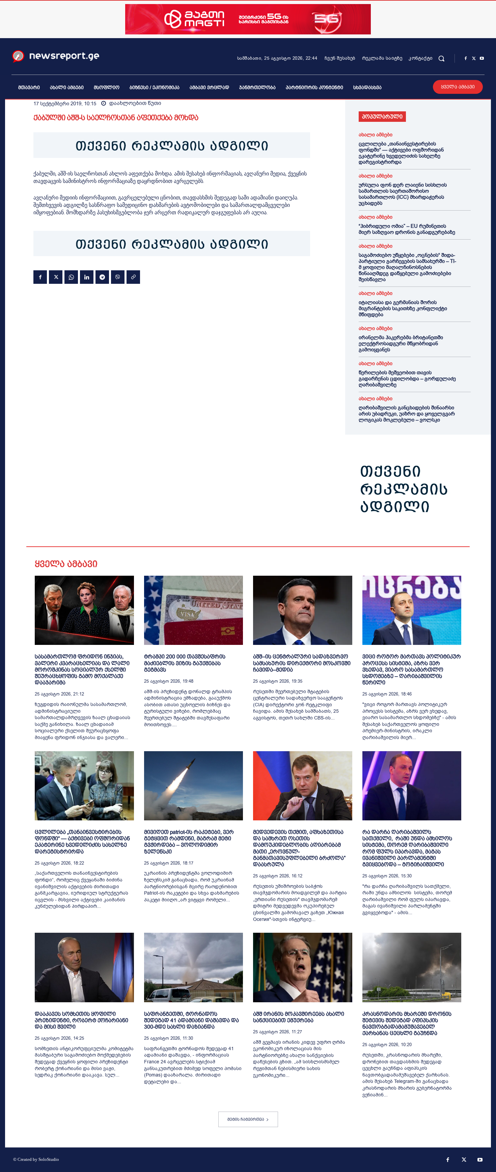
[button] (441, 58)
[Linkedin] (86, 277)
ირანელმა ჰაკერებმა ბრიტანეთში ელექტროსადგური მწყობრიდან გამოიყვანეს (401, 343)
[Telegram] (102, 277)
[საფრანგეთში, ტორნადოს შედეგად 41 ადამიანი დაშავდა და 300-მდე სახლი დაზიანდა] (193, 967)
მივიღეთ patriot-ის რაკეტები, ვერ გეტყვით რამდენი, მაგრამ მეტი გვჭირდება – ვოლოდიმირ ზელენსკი (189, 841)
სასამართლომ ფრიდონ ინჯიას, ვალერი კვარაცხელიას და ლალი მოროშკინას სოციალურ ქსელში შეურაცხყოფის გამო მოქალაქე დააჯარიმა (82, 669)
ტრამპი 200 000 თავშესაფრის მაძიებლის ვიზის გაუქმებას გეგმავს (184, 663)
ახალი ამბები (375, 134)
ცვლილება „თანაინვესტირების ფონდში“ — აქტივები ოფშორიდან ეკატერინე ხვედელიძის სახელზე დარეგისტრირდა (401, 152)
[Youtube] (482, 59)
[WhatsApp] (71, 277)
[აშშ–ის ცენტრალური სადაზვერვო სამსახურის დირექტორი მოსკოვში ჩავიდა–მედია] (302, 610)
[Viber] (118, 277)
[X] (474, 59)
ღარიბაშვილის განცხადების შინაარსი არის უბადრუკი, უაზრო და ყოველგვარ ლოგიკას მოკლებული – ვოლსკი (407, 413)
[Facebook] (466, 59)
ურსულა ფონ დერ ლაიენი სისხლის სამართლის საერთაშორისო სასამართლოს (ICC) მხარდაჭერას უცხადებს (403, 194)
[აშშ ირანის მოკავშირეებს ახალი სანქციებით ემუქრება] (302, 967)
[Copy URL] (133, 277)
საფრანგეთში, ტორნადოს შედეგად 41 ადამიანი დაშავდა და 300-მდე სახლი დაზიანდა (191, 1020)
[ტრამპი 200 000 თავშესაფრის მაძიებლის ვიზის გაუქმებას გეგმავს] (193, 610)
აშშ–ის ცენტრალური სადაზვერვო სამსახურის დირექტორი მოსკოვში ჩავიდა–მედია (302, 663)
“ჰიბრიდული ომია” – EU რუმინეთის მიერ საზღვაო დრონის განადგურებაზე (407, 229)
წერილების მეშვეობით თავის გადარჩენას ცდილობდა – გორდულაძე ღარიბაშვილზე (407, 378)
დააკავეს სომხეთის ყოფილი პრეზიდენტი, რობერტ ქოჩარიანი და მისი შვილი (81, 1020)
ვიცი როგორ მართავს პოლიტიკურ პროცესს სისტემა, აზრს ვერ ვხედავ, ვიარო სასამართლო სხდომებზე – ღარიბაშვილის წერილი (411, 669)
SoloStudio (48, 1159)
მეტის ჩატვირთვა (245, 1119)
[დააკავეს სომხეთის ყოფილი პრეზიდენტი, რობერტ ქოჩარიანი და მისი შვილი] (84, 967)
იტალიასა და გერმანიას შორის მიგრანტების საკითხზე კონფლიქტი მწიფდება (403, 308)
